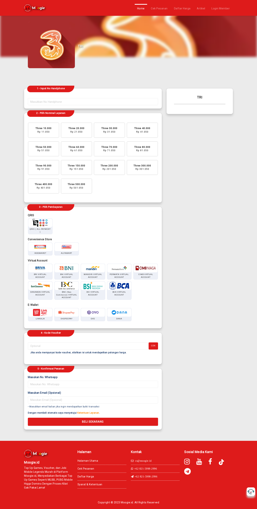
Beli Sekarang (93, 421)
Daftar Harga (182, 8)
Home (141, 8)
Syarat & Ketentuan (90, 484)
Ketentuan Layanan (88, 413)
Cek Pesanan (159, 8)
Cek (153, 345)
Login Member (220, 8)
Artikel (201, 8)
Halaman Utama (88, 460)
